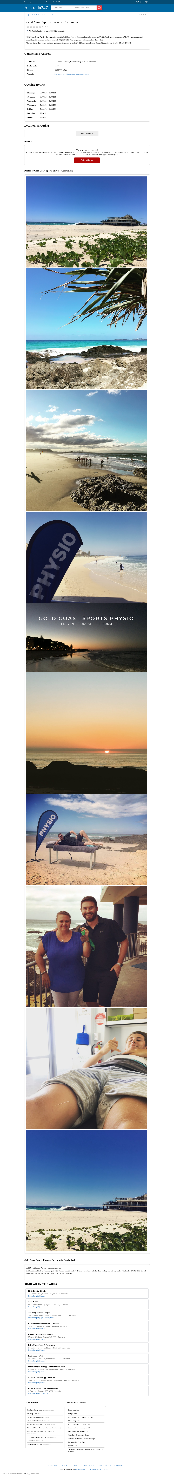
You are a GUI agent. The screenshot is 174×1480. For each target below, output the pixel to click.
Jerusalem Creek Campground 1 (79, 1428)
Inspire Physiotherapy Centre (40, 1334)
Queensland (31, 15)
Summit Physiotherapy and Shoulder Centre (46, 1367)
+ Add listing (65, 1465)
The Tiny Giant (34, 1414)
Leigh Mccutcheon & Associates (41, 1345)
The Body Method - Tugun (39, 1313)
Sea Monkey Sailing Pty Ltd (41, 1424)
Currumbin (50, 15)
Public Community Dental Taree (79, 1424)
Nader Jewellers (73, 1410)
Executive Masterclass (39, 1444)
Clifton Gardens (37, 1441)
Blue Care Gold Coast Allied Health (43, 1388)
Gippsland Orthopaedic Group (78, 1435)
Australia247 (36, 7)
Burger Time (72, 1414)
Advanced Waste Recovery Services (44, 1428)
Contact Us (57, 2)
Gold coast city (40, 15)
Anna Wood (33, 1302)
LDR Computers (73, 1421)
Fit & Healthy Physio (37, 1291)
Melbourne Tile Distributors (78, 1431)
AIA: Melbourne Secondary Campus (80, 1417)
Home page (28, 2)
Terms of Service (104, 1465)
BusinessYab (80, 1470)
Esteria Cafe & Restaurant (38, 1417)
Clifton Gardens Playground (41, 1437)
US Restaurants (95, 1470)
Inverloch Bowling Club (76, 1442)
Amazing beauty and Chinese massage (81, 1439)
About (47, 2)
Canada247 (108, 1470)
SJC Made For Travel (39, 1421)
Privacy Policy (88, 1465)
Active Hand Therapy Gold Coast (42, 1377)
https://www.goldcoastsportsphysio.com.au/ (72, 74)
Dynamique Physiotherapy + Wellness (43, 1323)
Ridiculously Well (35, 1356)
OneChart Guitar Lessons (40, 1410)
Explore (38, 2)
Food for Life (72, 1446)
